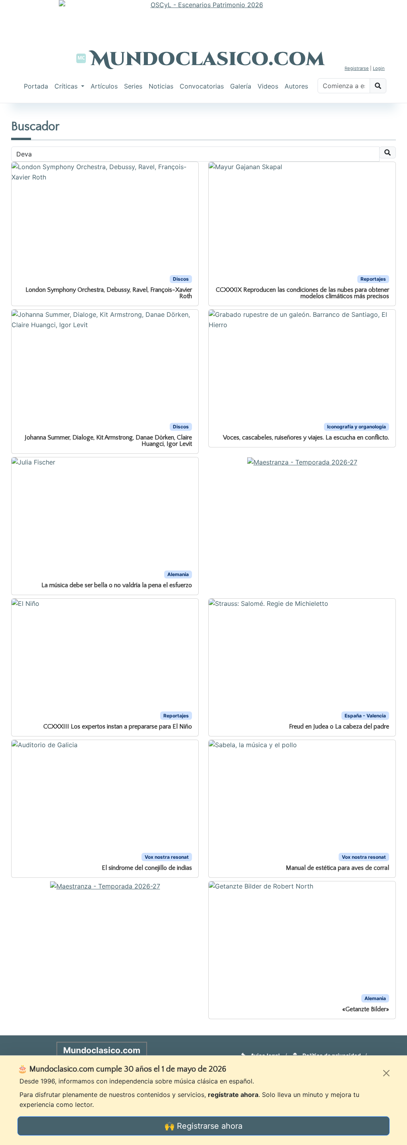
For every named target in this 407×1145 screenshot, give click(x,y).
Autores (296, 86)
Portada (36, 86)
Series (133, 86)
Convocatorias (202, 86)
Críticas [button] (66, 86)
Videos (268, 86)
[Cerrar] (386, 1073)
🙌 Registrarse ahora (203, 1126)
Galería (240, 86)
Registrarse (357, 68)
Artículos (104, 86)
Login (379, 68)
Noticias (161, 86)
